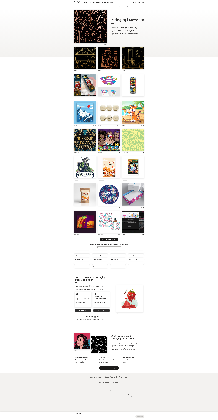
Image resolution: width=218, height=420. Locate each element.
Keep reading (81, 362)
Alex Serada (77, 234)
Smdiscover (101, 207)
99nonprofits (76, 402)
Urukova (76, 179)
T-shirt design (112, 402)
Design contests (95, 392)
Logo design (112, 392)
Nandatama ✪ (101, 97)
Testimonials (76, 400)
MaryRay (93, 353)
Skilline (106, 44)
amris (76, 350)
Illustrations (84, 6)
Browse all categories (114, 406)
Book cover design (113, 404)
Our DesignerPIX (126, 234)
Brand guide (112, 398)
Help (129, 410)
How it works (92, 2)
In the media (76, 398)
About (75, 392)
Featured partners (131, 408)
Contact (75, 394)
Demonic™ (125, 125)
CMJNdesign (101, 234)
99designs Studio (95, 402)
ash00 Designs (125, 152)
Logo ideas (130, 402)
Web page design (113, 396)
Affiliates (129, 400)
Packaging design (113, 400)
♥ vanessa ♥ (101, 125)
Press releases (76, 396)
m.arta (118, 313)
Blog (129, 394)
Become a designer (131, 392)
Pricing (93, 400)
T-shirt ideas (130, 404)
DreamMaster (101, 179)
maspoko (76, 125)
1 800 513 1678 (137, 2)
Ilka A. (124, 207)
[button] (216, 413)
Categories (86, 2)
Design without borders (132, 396)
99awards (130, 398)
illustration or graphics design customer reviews (97, 319)
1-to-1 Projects (94, 394)
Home (75, 6)
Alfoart (100, 152)
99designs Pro (94, 404)
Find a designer (99, 2)
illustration (136, 33)
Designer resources (131, 406)
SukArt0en (77, 97)
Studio (111, 2)
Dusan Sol (77, 152)
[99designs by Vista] (77, 2)
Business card (112, 394)
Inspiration (106, 2)
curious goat (125, 179)
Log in (143, 2)
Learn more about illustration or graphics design (129, 315)
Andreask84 (125, 97)
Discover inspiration (95, 398)
